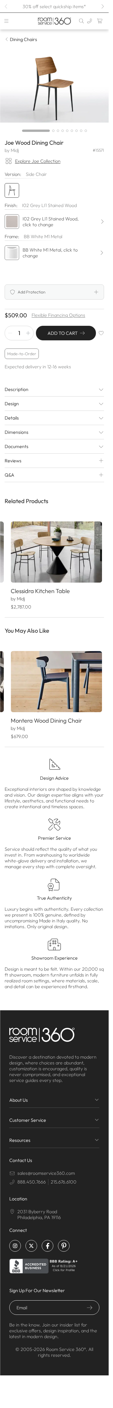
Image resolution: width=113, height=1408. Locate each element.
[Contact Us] (89, 21)
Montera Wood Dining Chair (46, 715)
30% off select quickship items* (54, 6)
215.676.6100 (63, 1177)
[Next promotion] (102, 6)
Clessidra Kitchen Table (40, 588)
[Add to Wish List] (101, 333)
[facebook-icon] (47, 1241)
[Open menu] (6, 21)
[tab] (36, 131)
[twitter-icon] (31, 1241)
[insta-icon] (15, 1241)
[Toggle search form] (81, 21)
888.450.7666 (31, 1177)
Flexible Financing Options (58, 315)
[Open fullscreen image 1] (54, 86)
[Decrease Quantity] (10, 333)
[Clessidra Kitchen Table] (54, 550)
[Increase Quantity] (28, 333)
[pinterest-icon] (64, 1241)
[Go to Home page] (54, 21)
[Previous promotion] (6, 6)
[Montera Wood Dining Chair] (54, 677)
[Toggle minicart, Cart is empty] (100, 21)
